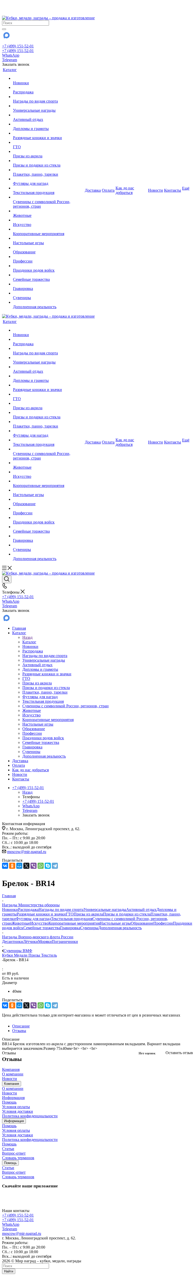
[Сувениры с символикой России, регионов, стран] (48, 197)
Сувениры (89, 928)
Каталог (29, 642)
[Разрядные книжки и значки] (48, 133)
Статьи (8, 1149)
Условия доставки (17, 1111)
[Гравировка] (48, 284)
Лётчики (30, 941)
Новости (9, 1078)
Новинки (10, 909)
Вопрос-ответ (14, 1153)
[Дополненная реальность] (48, 302)
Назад (27, 637)
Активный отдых (141, 909)
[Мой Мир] (19, 866)
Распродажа (28, 909)
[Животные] (48, 211)
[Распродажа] (48, 87)
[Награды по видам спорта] (48, 96)
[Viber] (33, 866)
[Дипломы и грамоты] (48, 124)
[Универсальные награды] (48, 106)
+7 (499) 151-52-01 (18, 46)
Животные (21, 923)
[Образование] (48, 247)
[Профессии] (48, 256)
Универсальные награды (105, 909)
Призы (34, 955)
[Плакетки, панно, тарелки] (48, 170)
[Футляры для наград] (48, 179)
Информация (13, 1097)
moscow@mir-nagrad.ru (26, 851)
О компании (12, 1074)
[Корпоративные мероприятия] (48, 229)
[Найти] (4, 29)
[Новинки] (48, 78)
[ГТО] (48, 142)
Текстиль (49, 955)
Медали (21, 955)
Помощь (9, 1102)
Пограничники (65, 941)
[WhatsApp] (41, 866)
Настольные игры (115, 923)
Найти (8, 1271)
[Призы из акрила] (48, 151)
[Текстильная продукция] (48, 188)
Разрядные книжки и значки (41, 914)
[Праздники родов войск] (48, 266)
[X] (26, 866)
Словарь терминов (18, 1158)
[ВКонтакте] (5, 866)
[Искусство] (48, 220)
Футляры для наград (33, 919)
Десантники (12, 941)
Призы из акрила (88, 914)
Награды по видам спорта (61, 909)
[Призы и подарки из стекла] (48, 160)
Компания (11, 1069)
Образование (142, 923)
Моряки (45, 941)
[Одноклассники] (12, 866)
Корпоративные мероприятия (74, 923)
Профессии (163, 923)
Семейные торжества (41, 928)
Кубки (8, 955)
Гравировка (70, 928)
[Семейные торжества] (48, 275)
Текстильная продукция (71, 919)
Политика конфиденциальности (30, 1116)
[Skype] (48, 866)
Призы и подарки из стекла (127, 914)
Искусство (39, 923)
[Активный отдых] (48, 115)
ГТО (70, 914)
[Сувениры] (48, 293)
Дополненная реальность (120, 928)
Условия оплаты (16, 1107)
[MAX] (6, 37)
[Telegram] (55, 866)
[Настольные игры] (48, 238)
